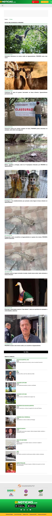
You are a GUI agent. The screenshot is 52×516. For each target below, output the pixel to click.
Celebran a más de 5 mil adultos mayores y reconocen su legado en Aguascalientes (29, 443)
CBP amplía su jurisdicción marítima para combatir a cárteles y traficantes (30, 454)
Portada (6, 19)
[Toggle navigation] (2, 5)
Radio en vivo (45, 1)
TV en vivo (36, 1)
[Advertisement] (26, 14)
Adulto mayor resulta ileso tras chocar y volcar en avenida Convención (29, 362)
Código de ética (25, 514)
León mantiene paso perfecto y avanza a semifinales (26, 385)
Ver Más (26, 352)
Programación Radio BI (42, 514)
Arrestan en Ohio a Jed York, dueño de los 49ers (25, 373)
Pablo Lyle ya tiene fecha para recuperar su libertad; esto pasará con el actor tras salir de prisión (31, 465)
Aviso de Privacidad (17, 514)
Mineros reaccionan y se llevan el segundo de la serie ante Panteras (29, 408)
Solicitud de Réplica (9, 514)
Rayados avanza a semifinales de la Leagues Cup (26, 396)
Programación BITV (33, 514)
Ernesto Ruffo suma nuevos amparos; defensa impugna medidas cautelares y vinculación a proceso (31, 432)
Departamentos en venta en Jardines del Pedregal (26, 419)
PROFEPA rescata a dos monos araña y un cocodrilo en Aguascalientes (23, 345)
